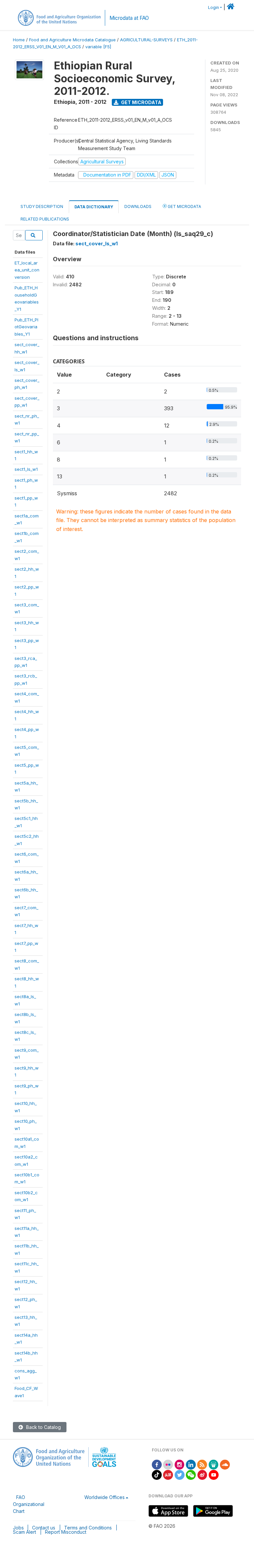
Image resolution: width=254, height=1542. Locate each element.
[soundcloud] (225, 1464)
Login (213, 7)
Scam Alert (24, 1532)
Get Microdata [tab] (184, 206)
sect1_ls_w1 (26, 469)
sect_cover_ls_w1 (96, 243)
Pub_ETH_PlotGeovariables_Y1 (26, 327)
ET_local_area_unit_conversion (27, 270)
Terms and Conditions (88, 1527)
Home (19, 39)
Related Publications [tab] (45, 219)
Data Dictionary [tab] (93, 206)
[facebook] (157, 1464)
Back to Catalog (43, 1427)
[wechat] (191, 1474)
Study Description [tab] (42, 206)
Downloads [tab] (137, 206)
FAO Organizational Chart (28, 1504)
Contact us (43, 1527)
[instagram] (180, 1464)
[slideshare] (214, 1464)
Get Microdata (140, 102)
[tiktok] (157, 1474)
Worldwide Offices (104, 1497)
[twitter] (180, 1474)
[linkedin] (191, 1464)
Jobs (18, 1527)
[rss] (202, 1464)
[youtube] (214, 1474)
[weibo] (202, 1474)
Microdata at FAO (129, 18)
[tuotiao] (168, 1474)
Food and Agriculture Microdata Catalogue (72, 39)
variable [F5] (98, 46)
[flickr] (168, 1464)
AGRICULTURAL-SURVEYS (146, 39)
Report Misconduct (65, 1532)
